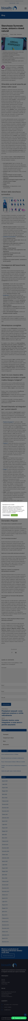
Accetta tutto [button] (14, 515)
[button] (19, 1018)
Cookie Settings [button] (6, 515)
